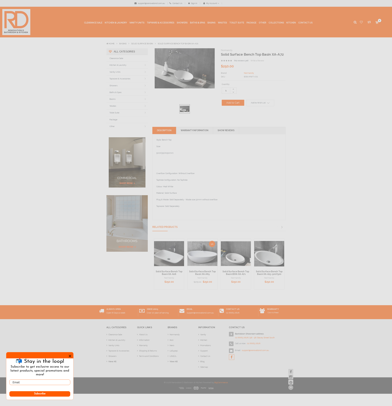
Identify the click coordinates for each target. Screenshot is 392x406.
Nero (172, 345)
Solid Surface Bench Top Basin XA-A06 (169, 272)
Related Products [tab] (165, 227)
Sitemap (204, 367)
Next (282, 227)
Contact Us (177, 3)
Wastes (112, 106)
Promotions (205, 345)
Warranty (143, 345)
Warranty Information (194, 130)
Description (164, 130)
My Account (211, 3)
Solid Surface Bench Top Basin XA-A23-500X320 (269, 272)
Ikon (171, 340)
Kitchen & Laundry (117, 65)
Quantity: (226, 84)
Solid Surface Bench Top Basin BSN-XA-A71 (235, 272)
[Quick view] (169, 247)
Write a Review (257, 60)
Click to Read (273, 312)
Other (112, 126)
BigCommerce (221, 382)
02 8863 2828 (232, 313)
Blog (202, 361)
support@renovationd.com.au (151, 3)
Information (144, 340)
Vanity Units (114, 72)
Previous (277, 227)
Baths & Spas (115, 92)
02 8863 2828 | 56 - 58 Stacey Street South (255, 337)
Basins (122, 43)
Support (204, 351)
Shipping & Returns (148, 351)
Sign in (193, 3)
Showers (113, 85)
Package (113, 119)
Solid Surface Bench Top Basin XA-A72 (178, 43)
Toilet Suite (114, 113)
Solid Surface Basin (142, 43)
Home (112, 43)
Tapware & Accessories (119, 79)
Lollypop (174, 351)
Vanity (203, 334)
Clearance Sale (116, 58)
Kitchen (203, 340)
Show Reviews (226, 130)
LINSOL (173, 356)
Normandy (175, 334)
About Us (143, 334)
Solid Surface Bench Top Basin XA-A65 (202, 272)
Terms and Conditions (149, 356)
